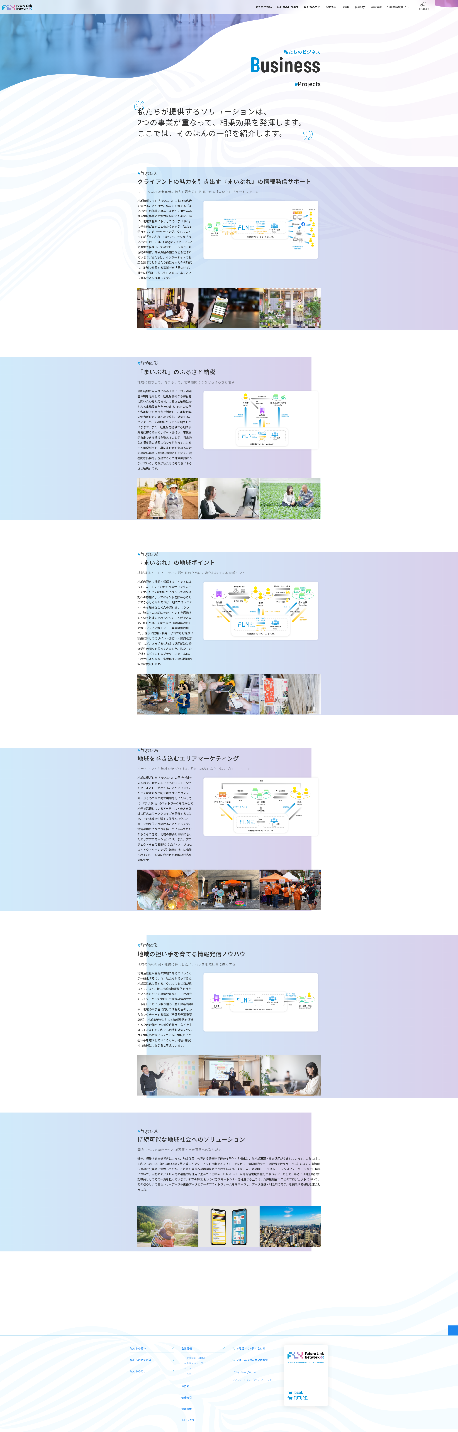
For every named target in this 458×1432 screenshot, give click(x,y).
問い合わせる (424, 9)
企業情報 (330, 7)
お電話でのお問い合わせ (250, 1348)
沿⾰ (189, 1373)
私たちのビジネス (140, 1360)
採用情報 (376, 7)
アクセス (191, 1368)
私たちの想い (138, 1348)
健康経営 (360, 7)
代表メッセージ (195, 1363)
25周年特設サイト (398, 7)
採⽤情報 (186, 1409)
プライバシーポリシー (244, 1372)
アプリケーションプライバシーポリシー (253, 1379)
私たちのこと (138, 1371)
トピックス (188, 1420)
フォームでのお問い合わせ (252, 1359)
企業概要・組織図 (196, 1357)
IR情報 (346, 7)
